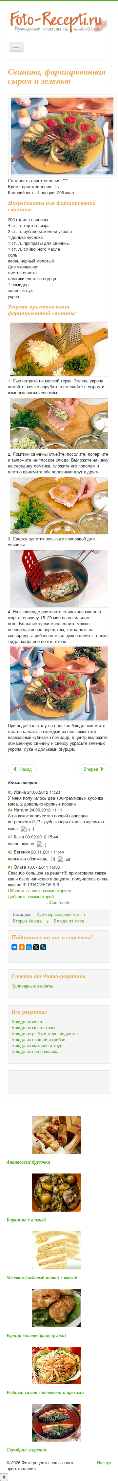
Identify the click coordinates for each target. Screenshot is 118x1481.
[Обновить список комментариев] (39, 782)
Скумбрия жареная (26, 1450)
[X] (36, 947)
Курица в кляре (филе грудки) (36, 1335)
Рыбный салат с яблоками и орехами (45, 1392)
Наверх (104, 1462)
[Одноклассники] (22, 947)
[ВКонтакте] (14, 947)
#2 (10, 852)
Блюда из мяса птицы (33, 1028)
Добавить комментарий (31, 896)
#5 (10, 792)
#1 (10, 867)
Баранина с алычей (26, 1220)
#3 (10, 836)
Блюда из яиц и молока (34, 1051)
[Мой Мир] (29, 947)
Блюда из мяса (26, 1022)
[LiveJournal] (43, 947)
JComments (59, 902)
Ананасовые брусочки (28, 1162)
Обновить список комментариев (39, 890)
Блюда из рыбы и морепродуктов (44, 1034)
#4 (10, 810)
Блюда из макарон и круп (36, 1045)
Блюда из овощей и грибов (38, 1039)
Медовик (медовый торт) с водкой (42, 1277)
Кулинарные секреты (32, 986)
